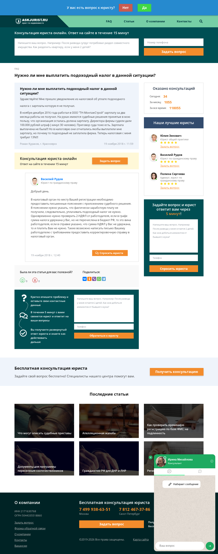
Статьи (129, 21)
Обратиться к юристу (104, 335)
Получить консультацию (176, 372)
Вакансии (20, 546)
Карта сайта (141, 539)
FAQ (109, 21)
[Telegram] (104, 279)
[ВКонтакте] (85, 279)
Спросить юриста (111, 253)
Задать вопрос (173, 51)
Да (144, 7)
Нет (125, 7)
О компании (155, 21)
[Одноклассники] (89, 279)
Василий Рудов (52, 179)
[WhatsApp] (99, 279)
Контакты (184, 21)
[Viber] (94, 279)
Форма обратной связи (29, 528)
